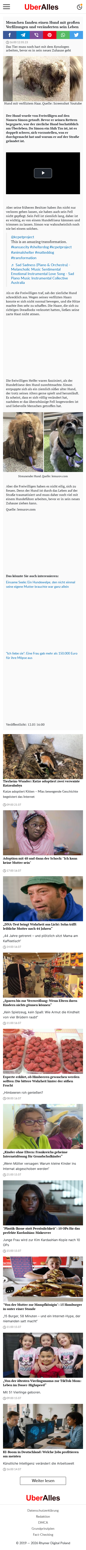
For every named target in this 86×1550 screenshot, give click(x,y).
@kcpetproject (22, 237)
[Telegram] (23, 35)
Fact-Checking (43, 1534)
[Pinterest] (49, 35)
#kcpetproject (61, 247)
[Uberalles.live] (41, 7)
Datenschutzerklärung (43, 1510)
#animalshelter (22, 252)
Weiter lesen (43, 1481)
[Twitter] (76, 35)
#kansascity (20, 247)
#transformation (23, 258)
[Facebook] (9, 35)
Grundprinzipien (43, 1528)
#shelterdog (39, 247)
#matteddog (44, 252)
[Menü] (6, 6)
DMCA (43, 1522)
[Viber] (36, 35)
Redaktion (43, 1516)
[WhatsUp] (63, 35)
